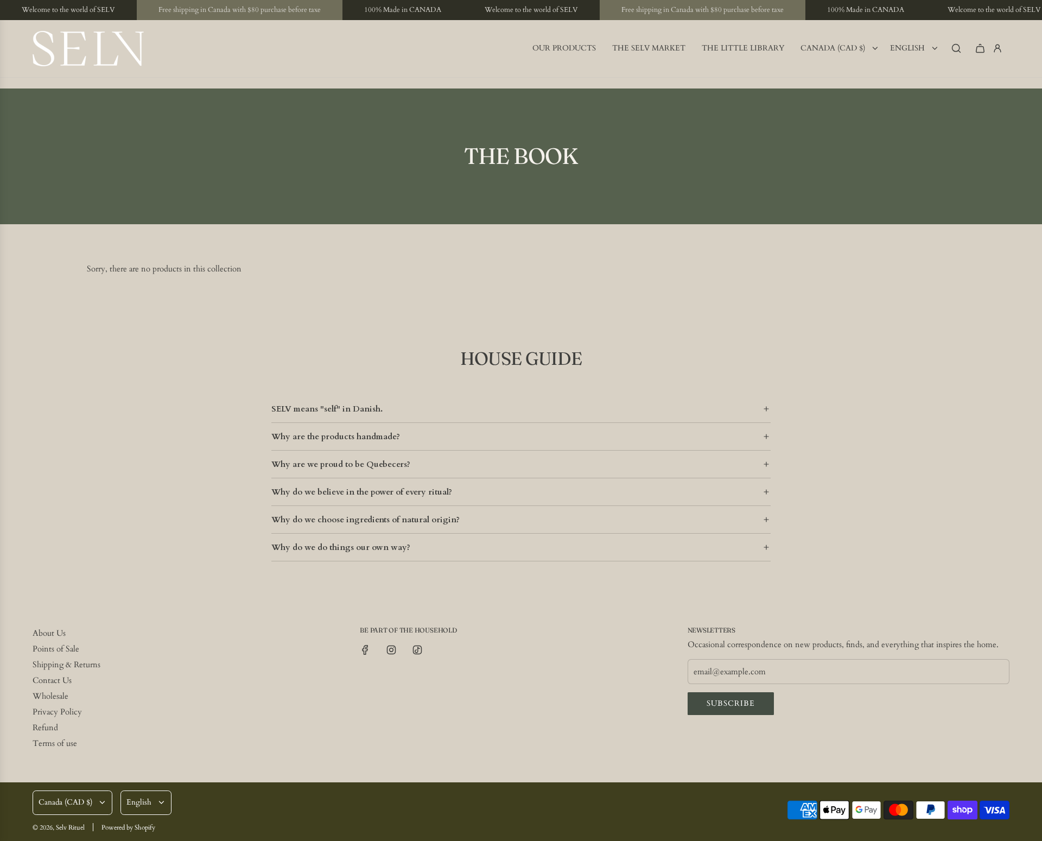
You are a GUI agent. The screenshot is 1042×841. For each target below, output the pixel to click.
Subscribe (731, 703)
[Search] (956, 48)
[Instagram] (391, 650)
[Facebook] (365, 650)
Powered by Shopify (128, 827)
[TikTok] (417, 650)
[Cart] (980, 48)
